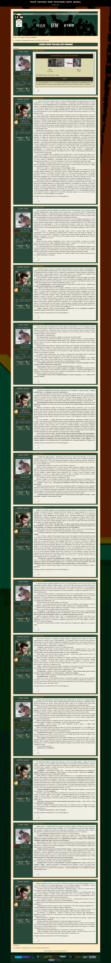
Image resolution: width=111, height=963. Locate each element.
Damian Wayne (23, 99)
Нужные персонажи (62, 24)
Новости (48, 32)
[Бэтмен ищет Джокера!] (18, 32)
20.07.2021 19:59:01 (38, 454)
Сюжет (48, 28)
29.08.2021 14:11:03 (38, 823)
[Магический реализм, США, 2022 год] (85, 958)
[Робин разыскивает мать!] (36, 32)
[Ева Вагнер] (93, 32)
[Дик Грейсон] (75, 32)
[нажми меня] (16, 123)
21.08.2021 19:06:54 (38, 636)
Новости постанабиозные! (25, 27)
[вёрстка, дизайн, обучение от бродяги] (62, 958)
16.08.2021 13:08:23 (38, 580)
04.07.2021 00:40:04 (38, 98)
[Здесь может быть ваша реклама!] (48, 958)
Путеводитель (62, 22)
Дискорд (77, 2)
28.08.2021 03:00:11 (38, 759)
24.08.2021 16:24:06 (38, 697)
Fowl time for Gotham (55, 15)
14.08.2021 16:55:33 (38, 507)
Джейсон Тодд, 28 (23, 78)
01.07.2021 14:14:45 (38, 50)
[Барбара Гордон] (84, 32)
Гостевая (48, 22)
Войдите (23, 37)
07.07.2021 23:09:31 (38, 266)
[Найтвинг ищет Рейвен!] (27, 32)
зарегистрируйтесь (32, 37)
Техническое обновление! (26, 14)
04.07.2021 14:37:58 (38, 207)
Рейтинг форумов (48, 951)
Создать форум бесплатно (60, 951)
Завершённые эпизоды (27, 40)
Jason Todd (23, 52)
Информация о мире (62, 26)
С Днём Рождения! (29, 17)
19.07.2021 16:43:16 (38, 387)
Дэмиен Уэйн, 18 (23, 127)
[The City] (59, 961)
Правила (48, 24)
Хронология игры (48, 30)
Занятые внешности (62, 28)
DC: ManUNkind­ (17, 40)
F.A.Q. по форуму (48, 26)
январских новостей (32, 23)
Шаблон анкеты (62, 32)
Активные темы (55, 4)
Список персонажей (62, 30)
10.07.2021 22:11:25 (38, 324)
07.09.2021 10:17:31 (38, 880)
